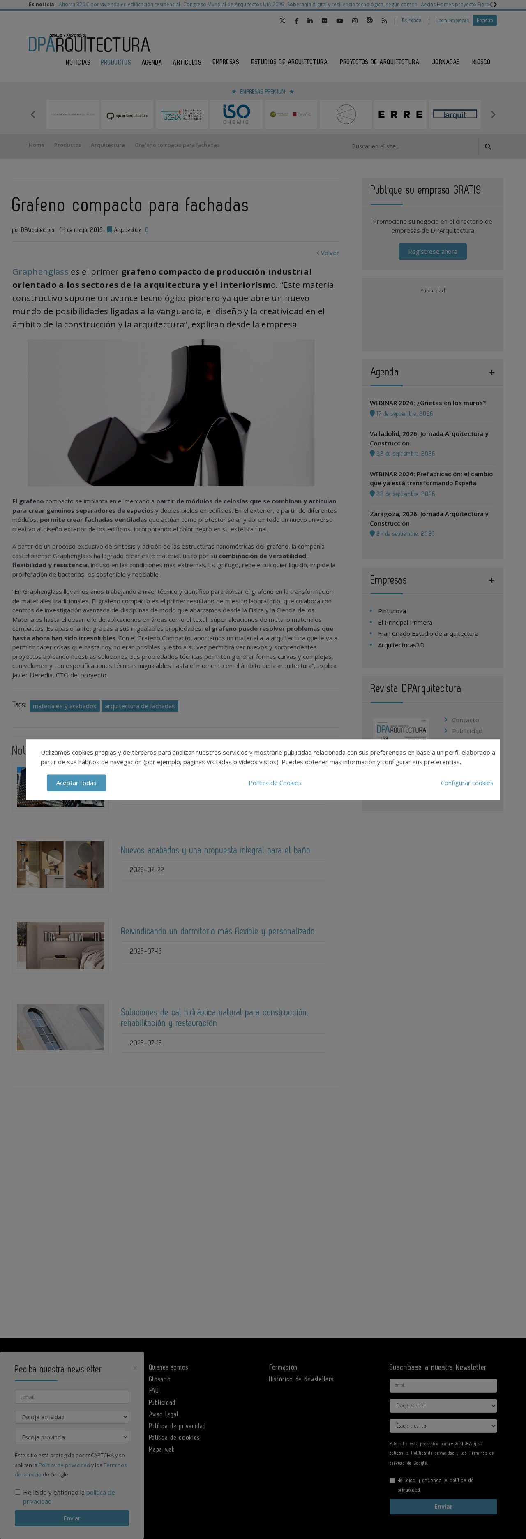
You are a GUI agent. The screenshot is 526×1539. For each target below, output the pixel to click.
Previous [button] (33, 114)
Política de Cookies (275, 783)
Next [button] (493, 114)
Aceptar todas (76, 783)
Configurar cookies (467, 783)
